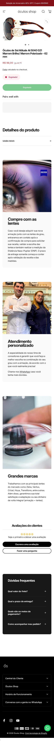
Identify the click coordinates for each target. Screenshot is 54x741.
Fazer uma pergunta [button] (27, 551)
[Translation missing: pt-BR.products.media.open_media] (46, 21)
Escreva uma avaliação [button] (27, 544)
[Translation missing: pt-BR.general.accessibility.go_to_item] (25, 44)
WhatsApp (25, 371)
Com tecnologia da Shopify (36, 733)
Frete (5, 69)
